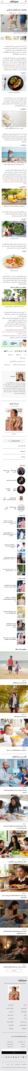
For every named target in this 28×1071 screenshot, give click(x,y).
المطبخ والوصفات (10, 1044)
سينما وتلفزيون (14, 522)
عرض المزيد (14, 970)
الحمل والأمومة (10, 1046)
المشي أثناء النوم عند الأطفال (19, 365)
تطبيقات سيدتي (10, 1021)
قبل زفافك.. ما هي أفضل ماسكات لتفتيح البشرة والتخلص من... (9, 599)
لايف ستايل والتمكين (21, 1042)
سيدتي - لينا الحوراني (22, 13)
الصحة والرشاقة (10, 1042)
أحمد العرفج (4, 499)
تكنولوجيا (14, 534)
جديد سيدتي (22, 515)
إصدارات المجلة (14, 404)
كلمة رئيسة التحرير (15, 441)
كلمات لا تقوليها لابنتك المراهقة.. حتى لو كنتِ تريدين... (11, 625)
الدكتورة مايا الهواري (8, 489)
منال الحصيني (6, 508)
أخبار (15, 546)
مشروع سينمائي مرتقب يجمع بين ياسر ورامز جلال (8, 569)
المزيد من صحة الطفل (19, 756)
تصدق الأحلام (22, 451)
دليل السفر (24, 1028)
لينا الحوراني (12, 376)
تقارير (25, 1018)
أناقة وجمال (23, 1046)
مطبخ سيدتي (23, 1008)
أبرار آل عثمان (9, 480)
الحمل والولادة (23, 714)
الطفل (21, 46)
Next (3, 23)
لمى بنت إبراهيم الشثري (6, 471)
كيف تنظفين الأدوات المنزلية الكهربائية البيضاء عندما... (10, 612)
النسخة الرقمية (14, 434)
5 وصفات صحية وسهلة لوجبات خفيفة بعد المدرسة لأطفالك (14, 333)
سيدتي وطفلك (7, 365)
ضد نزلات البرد (13, 276)
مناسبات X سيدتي (9, 1008)
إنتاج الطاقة (19, 134)
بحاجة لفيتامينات (14, 64)
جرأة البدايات (23, 457)
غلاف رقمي (11, 1025)
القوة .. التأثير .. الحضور (21, 446)
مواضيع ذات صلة (20, 649)
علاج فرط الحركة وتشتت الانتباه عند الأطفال (14, 183)
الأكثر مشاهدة (21, 579)
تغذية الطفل (22, 358)
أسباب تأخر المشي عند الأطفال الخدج (17, 361)
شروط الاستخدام (24, 1064)
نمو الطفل (11, 212)
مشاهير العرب (14, 558)
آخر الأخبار (11, 1028)
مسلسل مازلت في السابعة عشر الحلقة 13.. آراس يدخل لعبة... (10, 586)
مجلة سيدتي (10, 1005)
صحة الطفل (18, 355)
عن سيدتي (11, 1011)
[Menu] (25, 1)
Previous (25, 23)
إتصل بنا (8, 1064)
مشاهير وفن (23, 1044)
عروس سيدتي (23, 1021)
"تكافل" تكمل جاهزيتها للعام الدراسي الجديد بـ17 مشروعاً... (9, 546)
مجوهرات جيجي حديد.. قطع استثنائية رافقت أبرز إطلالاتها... (9, 638)
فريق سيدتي (10, 1018)
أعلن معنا (12, 1064)
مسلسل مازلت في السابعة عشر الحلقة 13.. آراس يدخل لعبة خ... (8, 522)
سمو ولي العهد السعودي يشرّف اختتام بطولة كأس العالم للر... (8, 534)
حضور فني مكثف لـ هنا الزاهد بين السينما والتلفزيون (8, 558)
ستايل (25, 1015)
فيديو (25, 1005)
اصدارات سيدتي (23, 1025)
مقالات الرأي (22, 466)
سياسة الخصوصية (17, 1064)
